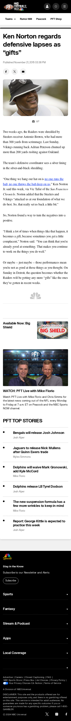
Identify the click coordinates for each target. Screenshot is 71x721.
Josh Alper (18, 437)
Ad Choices (42, 680)
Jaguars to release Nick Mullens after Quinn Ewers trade (37, 450)
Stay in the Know (13, 566)
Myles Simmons (22, 456)
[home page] (15, 6)
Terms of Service (52, 683)
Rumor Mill (26, 19)
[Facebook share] (6, 71)
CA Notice (36, 683)
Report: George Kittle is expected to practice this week (39, 523)
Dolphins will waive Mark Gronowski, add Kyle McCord (40, 469)
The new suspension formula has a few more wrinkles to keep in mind (39, 504)
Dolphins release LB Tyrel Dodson (38, 487)
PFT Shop (56, 19)
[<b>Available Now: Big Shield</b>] (52, 330)
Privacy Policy (57, 680)
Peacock (41, 19)
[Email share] (23, 71)
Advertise (8, 677)
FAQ (49, 677)
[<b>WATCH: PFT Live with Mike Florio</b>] (35, 367)
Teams (9, 19)
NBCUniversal (24, 689)
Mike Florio (19, 476)
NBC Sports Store (13, 680)
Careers (19, 677)
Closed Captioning (34, 677)
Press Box (29, 680)
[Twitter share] (14, 71)
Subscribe (10, 580)
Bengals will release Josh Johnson (38, 433)
